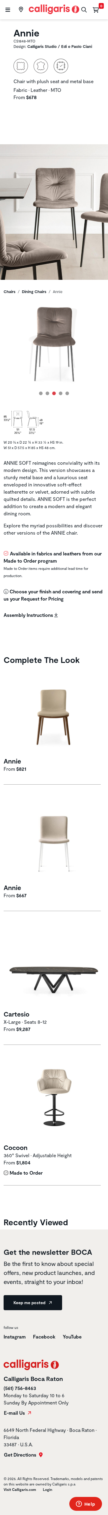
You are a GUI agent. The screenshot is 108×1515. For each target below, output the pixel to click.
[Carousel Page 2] (47, 393)
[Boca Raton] (20, 10)
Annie (12, 761)
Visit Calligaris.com (20, 1489)
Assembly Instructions (29, 615)
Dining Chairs (34, 291)
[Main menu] (7, 10)
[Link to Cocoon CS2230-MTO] (54, 1098)
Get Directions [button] (21, 1454)
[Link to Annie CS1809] (54, 711)
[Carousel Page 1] (41, 393)
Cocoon (16, 1147)
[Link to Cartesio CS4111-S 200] (54, 964)
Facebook (44, 1336)
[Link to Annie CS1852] (54, 838)
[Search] (83, 10)
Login (47, 1489)
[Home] (54, 8)
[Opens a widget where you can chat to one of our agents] (85, 1504)
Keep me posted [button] (30, 1302)
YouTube (72, 1336)
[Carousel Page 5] (67, 393)
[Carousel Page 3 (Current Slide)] (54, 393)
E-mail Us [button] (15, 1413)
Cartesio (16, 1014)
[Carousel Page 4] (60, 393)
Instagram (15, 1336)
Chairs (9, 291)
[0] (96, 9)
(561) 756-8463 (20, 1388)
